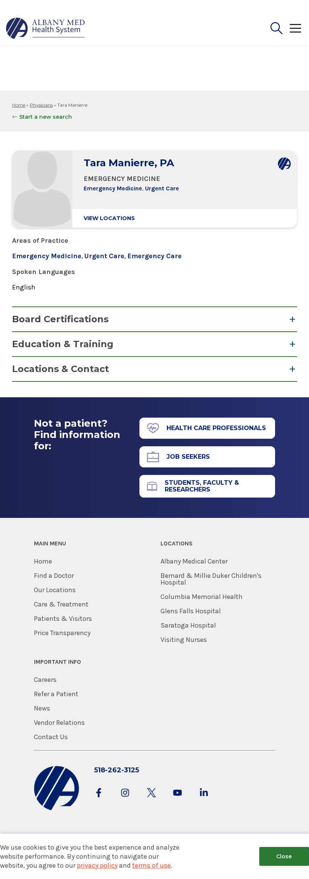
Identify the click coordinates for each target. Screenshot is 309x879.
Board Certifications (60, 319)
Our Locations (55, 590)
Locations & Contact (60, 368)
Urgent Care (162, 188)
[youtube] (177, 800)
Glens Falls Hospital (191, 611)
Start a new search (45, 116)
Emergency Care (154, 256)
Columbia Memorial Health (202, 596)
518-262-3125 (116, 770)
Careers (45, 679)
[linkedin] (203, 800)
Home (18, 105)
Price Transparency (62, 632)
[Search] (276, 28)
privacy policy (97, 865)
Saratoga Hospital (188, 625)
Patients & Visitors (63, 618)
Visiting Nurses (184, 639)
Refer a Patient (56, 694)
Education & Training (62, 343)
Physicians (41, 105)
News (42, 708)
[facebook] (98, 800)
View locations (109, 218)
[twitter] (151, 800)
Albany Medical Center (194, 561)
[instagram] (125, 800)
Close (284, 856)
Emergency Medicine (113, 188)
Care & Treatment (61, 604)
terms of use (151, 865)
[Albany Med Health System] (45, 28)
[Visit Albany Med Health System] (56, 808)
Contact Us (51, 737)
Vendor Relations (59, 722)
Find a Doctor (54, 575)
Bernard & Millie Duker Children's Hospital (211, 579)
